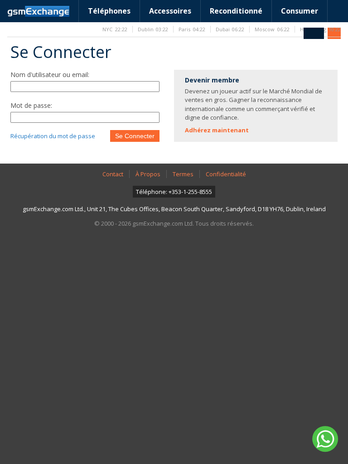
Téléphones (109, 11)
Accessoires (170, 11)
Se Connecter (135, 136)
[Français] (314, 33)
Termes (183, 174)
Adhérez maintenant (217, 130)
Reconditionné (236, 11)
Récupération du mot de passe (52, 136)
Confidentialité (226, 174)
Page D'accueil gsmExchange (38, 11)
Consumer (299, 11)
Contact (112, 174)
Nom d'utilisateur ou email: (49, 74)
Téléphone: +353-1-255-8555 (174, 192)
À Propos (147, 174)
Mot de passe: (31, 105)
